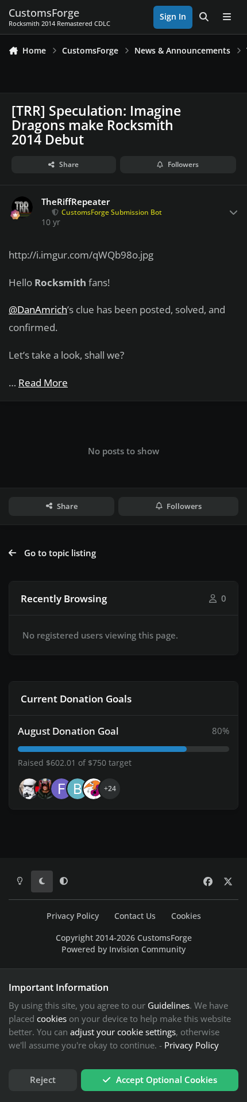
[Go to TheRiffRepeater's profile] (22, 207)
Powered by (123, 949)
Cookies (186, 916)
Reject (43, 1079)
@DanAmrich (38, 309)
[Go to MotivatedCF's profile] (93, 788)
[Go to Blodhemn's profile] (77, 788)
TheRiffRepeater (75, 201)
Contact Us (135, 916)
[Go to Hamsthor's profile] (29, 788)
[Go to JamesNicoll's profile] (45, 788)
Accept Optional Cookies (166, 1079)
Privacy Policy (73, 916)
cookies (52, 1018)
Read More (43, 382)
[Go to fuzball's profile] (61, 788)
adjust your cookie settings (123, 1032)
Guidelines (169, 1005)
